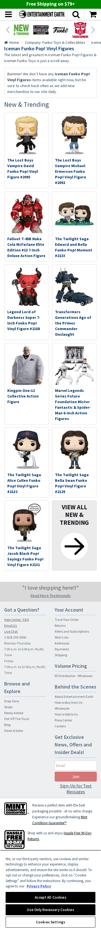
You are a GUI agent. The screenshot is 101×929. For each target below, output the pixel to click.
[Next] (93, 29)
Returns (60, 625)
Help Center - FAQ (16, 619)
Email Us (10, 625)
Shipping (61, 655)
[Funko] (60, 29)
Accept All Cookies (50, 897)
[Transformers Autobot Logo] (80, 29)
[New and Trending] (21, 29)
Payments (62, 649)
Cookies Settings (50, 922)
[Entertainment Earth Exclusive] (41, 29)
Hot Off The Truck (16, 719)
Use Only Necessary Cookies (50, 909)
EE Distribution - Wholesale (73, 676)
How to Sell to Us (66, 714)
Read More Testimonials (51, 595)
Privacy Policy (39, 886)
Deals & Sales (13, 730)
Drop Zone (11, 701)
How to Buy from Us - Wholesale (69, 705)
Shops (8, 707)
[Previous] (7, 29)
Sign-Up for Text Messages (76, 788)
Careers (60, 726)
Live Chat (11, 631)
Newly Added (13, 713)
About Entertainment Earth (74, 696)
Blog (7, 725)
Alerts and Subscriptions (72, 631)
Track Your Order (67, 619)
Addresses (62, 643)
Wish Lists (61, 637)
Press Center (63, 720)
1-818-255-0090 (15, 637)
